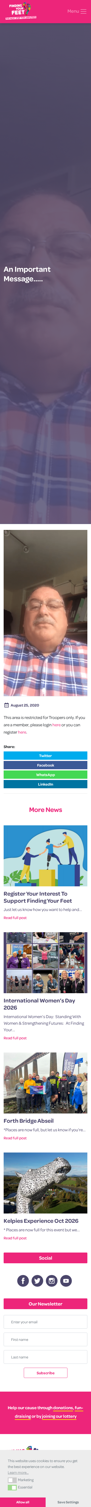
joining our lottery (59, 1416)
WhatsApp (45, 774)
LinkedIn (45, 784)
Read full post (15, 917)
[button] (12, 1480)
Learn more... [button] (18, 1472)
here (56, 725)
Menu (73, 11)
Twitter (45, 755)
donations (63, 1408)
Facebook (45, 765)
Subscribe (46, 1373)
